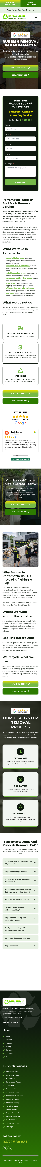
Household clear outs (15, 258)
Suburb (8, 144)
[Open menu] (36, 17)
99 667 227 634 (10, 1022)
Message (8, 164)
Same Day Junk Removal (12, 1018)
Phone (7, 154)
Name (7, 125)
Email (7, 135)
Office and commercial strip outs (20, 288)
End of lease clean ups (15, 273)
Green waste (11, 283)
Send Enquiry (20, 182)
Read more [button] (9, 450)
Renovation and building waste (19, 278)
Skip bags (10, 293)
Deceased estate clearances (18, 266)
